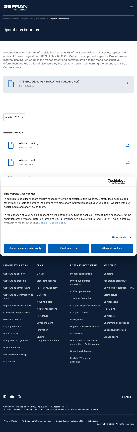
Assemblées (76, 333)
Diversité (41, 294)
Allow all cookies (112, 248)
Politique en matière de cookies (36, 421)
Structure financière (81, 298)
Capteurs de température (16, 287)
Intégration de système (15, 340)
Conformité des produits (116, 322)
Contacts (108, 273)
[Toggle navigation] (132, 8)
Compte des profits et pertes (85, 305)
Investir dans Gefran (81, 273)
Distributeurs (110, 294)
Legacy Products (12, 326)
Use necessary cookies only (25, 248)
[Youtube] (14, 396)
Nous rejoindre (44, 301)
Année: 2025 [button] (12, 117)
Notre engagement (47, 308)
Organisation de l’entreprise (84, 326)
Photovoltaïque (11, 347)
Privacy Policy (10, 421)
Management (77, 319)
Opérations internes (80, 351)
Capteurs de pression (14, 280)
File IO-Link (109, 308)
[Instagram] (21, 396)
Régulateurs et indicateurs (17, 305)
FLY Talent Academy (47, 287)
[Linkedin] (6, 396)
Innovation (42, 329)
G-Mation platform (13, 319)
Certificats (109, 315)
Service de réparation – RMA (119, 287)
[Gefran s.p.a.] (15, 8)
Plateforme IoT (11, 333)
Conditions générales (115, 329)
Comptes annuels (79, 312)
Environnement (45, 322)
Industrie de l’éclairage (15, 354)
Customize (66, 248)
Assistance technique (115, 280)
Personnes (42, 315)
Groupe (41, 273)
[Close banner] (132, 181)
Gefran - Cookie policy (52, 222)
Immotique (9, 361)
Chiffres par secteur (80, 291)
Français (126, 396)
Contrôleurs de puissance (16, 312)
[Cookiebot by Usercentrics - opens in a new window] (110, 181)
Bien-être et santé (46, 280)
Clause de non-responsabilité (69, 421)
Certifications (111, 301)
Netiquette (93, 421)
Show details (119, 237)
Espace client (111, 336)
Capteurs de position (14, 273)
